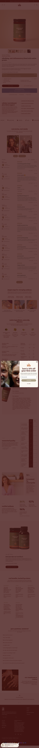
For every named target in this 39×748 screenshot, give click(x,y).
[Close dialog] (37, 362)
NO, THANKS (28, 383)
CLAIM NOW (28, 380)
